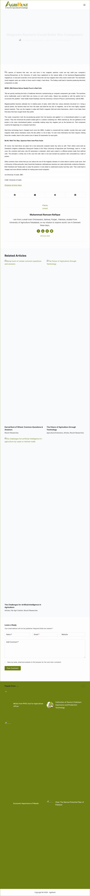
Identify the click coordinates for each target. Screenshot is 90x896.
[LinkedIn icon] (42, 231)
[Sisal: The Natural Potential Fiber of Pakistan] (50, 803)
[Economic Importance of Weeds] (8, 803)
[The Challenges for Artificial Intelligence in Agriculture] (24, 519)
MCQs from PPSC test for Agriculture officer (28, 705)
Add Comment (12, 642)
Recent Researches (64, 40)
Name (9, 634)
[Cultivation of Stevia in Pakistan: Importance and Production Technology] (50, 705)
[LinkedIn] (75, 195)
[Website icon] (47, 231)
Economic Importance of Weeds (26, 803)
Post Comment (13, 668)
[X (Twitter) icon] (51, 231)
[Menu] (84, 5)
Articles (66, 433)
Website (65, 634)
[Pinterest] (55, 195)
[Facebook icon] (38, 231)
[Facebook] (15, 195)
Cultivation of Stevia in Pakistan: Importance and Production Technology (68, 705)
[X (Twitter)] (35, 195)
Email (36, 634)
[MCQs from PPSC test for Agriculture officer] (8, 705)
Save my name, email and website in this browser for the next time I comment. (34, 662)
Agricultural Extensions (55, 433)
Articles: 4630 (45, 236)
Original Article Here (13, 185)
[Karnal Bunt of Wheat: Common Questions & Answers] (24, 342)
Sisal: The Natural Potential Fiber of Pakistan (69, 803)
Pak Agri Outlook (17, 610)
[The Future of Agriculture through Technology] (66, 342)
